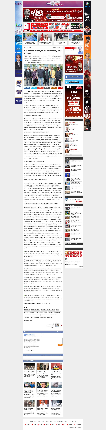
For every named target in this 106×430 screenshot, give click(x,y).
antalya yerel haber (44, 315)
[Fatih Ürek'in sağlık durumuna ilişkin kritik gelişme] (57, 326)
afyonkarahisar (31, 312)
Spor (69, 421)
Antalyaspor (26, 317)
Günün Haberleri (78, 424)
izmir (41, 312)
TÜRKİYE (40, 30)
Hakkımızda (28, 424)
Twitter (53, 424)
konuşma (48, 309)
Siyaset (51, 421)
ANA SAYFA (34, 30)
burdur (57, 309)
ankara (37, 312)
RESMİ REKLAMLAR (70, 30)
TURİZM (63, 30)
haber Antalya (57, 312)
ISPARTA (54, 30)
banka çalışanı (27, 309)
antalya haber (50, 312)
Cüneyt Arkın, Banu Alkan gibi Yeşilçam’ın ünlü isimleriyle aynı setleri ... (29, 413)
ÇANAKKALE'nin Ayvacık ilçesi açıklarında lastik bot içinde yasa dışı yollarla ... (29, 375)
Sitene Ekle (70, 424)
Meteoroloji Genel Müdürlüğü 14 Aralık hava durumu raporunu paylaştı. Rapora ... (56, 413)
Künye (35, 424)
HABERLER (26, 47)
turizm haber (49, 317)
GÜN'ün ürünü (74, 421)
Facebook (46, 424)
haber (38, 315)
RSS (64, 424)
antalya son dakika (53, 315)
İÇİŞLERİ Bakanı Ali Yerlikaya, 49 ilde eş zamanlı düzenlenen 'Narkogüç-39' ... (56, 395)
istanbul (45, 312)
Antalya (53, 309)
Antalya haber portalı (28, 320)
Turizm (55, 421)
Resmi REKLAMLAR (60, 421)
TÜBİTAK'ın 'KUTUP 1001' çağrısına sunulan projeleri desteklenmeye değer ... (29, 396)
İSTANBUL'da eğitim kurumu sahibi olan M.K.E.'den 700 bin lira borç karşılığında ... (42, 376)
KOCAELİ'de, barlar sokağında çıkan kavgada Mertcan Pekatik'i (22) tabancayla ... (42, 395)
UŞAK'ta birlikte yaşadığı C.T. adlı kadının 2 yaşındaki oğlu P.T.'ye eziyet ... (56, 377)
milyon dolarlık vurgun (35, 309)
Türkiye (35, 421)
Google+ (59, 424)
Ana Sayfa (31, 421)
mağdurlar (43, 309)
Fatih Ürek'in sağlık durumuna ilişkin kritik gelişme (50, 326)
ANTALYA (45, 30)
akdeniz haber (43, 317)
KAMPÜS (66, 421)
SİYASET (59, 30)
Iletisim (40, 424)
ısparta (25, 312)
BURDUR (49, 30)
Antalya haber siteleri (35, 317)
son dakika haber (27, 315)
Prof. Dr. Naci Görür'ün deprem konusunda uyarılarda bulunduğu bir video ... (42, 413)
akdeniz (34, 315)
